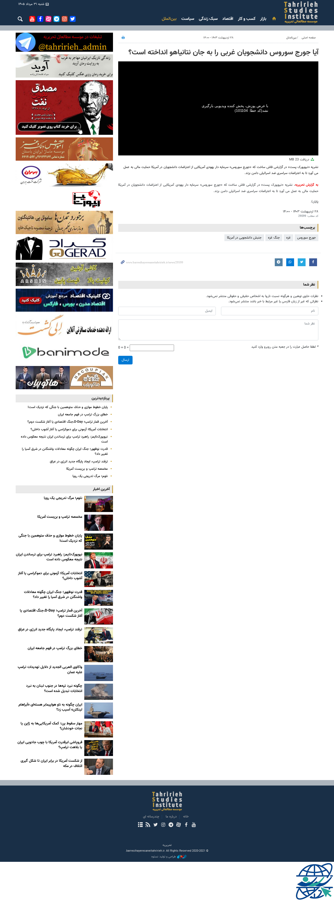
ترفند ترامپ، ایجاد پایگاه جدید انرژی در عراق (79, 461)
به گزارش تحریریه (307, 185)
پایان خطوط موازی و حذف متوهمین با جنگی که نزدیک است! (68, 407)
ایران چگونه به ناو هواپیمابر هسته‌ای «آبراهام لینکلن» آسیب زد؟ (50, 707)
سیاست (187, 19)
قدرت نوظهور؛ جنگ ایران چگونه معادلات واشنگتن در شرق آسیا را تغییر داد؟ (65, 451)
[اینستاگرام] (163, 825)
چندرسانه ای (151, 816)
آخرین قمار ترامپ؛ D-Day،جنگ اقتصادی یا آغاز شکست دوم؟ (67, 422)
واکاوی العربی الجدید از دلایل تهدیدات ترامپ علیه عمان (50, 669)
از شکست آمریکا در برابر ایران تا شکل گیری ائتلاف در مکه (51, 763)
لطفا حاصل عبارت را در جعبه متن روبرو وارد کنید (284, 347)
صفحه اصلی (309, 38)
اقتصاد (227, 19)
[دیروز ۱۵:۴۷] (98, 541)
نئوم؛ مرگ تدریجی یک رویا (90, 476)
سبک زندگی (208, 19)
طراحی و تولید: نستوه (163, 857)
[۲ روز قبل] (98, 598)
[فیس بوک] (186, 825)
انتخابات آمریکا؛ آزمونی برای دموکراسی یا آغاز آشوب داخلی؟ (69, 429)
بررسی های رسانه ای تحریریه (269, 12)
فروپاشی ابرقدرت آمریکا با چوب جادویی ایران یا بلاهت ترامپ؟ (49, 745)
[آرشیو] (140, 825)
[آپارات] (178, 825)
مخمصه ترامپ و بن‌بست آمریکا (87, 469)
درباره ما (171, 816)
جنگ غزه (274, 237)
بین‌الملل (169, 19)
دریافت (299, 159)
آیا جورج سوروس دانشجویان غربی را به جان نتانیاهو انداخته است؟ (223, 52)
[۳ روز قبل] (98, 673)
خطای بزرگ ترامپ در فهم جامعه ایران (83, 414)
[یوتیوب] (193, 825)
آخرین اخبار (101, 489)
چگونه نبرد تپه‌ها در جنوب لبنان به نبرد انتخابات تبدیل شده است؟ (54, 688)
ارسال (125, 360)
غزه (288, 237)
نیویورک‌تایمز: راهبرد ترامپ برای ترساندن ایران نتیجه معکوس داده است (64, 439)
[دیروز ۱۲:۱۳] (98, 560)
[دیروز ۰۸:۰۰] (98, 579)
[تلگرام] (171, 825)
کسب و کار (246, 19)
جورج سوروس (306, 237)
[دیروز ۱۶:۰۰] (98, 523)
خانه (186, 816)
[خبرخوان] (148, 825)
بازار (263, 19)
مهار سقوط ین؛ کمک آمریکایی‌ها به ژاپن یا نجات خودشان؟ (51, 726)
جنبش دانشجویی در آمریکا (244, 237)
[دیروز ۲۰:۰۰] (98, 504)
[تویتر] (155, 825)
